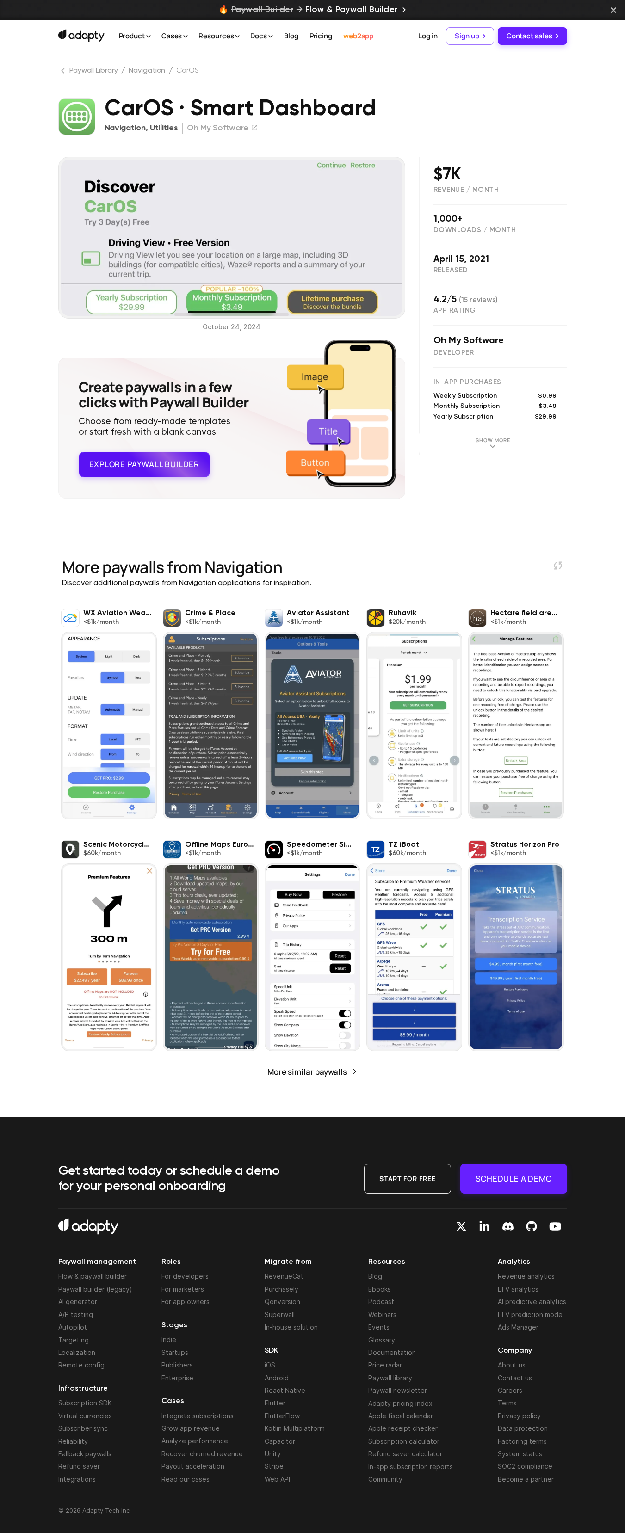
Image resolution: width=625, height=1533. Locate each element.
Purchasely (281, 1289)
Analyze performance (194, 1441)
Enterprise (177, 1378)
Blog (291, 36)
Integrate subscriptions (197, 1416)
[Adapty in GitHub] (531, 1226)
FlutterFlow (282, 1416)
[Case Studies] (185, 36)
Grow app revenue (190, 1428)
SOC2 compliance (525, 1466)
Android (277, 1378)
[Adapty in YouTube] (555, 1226)
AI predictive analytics (532, 1301)
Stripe (274, 1466)
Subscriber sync (83, 1428)
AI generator (77, 1301)
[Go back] (63, 72)
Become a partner (526, 1479)
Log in (427, 36)
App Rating (454, 310)
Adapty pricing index (400, 1403)
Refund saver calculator (405, 1454)
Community (385, 1479)
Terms (507, 1403)
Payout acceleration (192, 1466)
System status (520, 1454)
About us (512, 1365)
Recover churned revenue (202, 1454)
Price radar (385, 1365)
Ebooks (379, 1289)
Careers (510, 1390)
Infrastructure (83, 1388)
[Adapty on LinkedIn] (484, 1226)
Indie (168, 1339)
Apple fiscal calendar (400, 1416)
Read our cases (185, 1479)
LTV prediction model (531, 1314)
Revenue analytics (526, 1276)
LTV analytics (518, 1289)
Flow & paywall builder (92, 1276)
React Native (285, 1390)
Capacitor (280, 1441)
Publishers (177, 1365)
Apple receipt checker (403, 1428)
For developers (185, 1276)
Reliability (73, 1441)
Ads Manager (518, 1327)
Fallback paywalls (84, 1454)
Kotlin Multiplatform (295, 1428)
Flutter (275, 1403)
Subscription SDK (85, 1403)
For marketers (182, 1289)
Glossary (381, 1340)
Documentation (392, 1352)
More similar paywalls (307, 1071)
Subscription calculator (403, 1441)
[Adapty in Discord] (508, 1226)
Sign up (467, 36)
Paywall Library (93, 70)
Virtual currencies (85, 1416)
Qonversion (282, 1301)
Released (450, 270)
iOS (270, 1365)
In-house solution (291, 1327)
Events (379, 1327)
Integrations (77, 1479)
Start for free (407, 1178)
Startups (174, 1352)
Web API (277, 1479)
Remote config (81, 1365)
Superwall (280, 1314)
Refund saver (79, 1466)
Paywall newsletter (397, 1390)
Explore (144, 464)
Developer (453, 352)
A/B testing (75, 1314)
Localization (76, 1352)
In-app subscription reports (410, 1467)
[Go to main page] (81, 35)
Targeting (73, 1340)
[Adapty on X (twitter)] (461, 1226)
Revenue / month (466, 189)
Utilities (164, 128)
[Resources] (237, 36)
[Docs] (270, 36)
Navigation (147, 70)
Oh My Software (468, 340)
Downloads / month (474, 230)
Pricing (320, 36)
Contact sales (529, 36)
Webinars (382, 1314)
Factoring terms (522, 1441)
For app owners (185, 1301)
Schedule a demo (514, 1178)
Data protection (523, 1428)
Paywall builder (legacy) (95, 1289)
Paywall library (390, 1378)
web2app (358, 36)
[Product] (148, 36)
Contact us (515, 1378)
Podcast (381, 1301)
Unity (273, 1454)
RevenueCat (284, 1276)
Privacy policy (519, 1416)
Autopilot (72, 1327)
